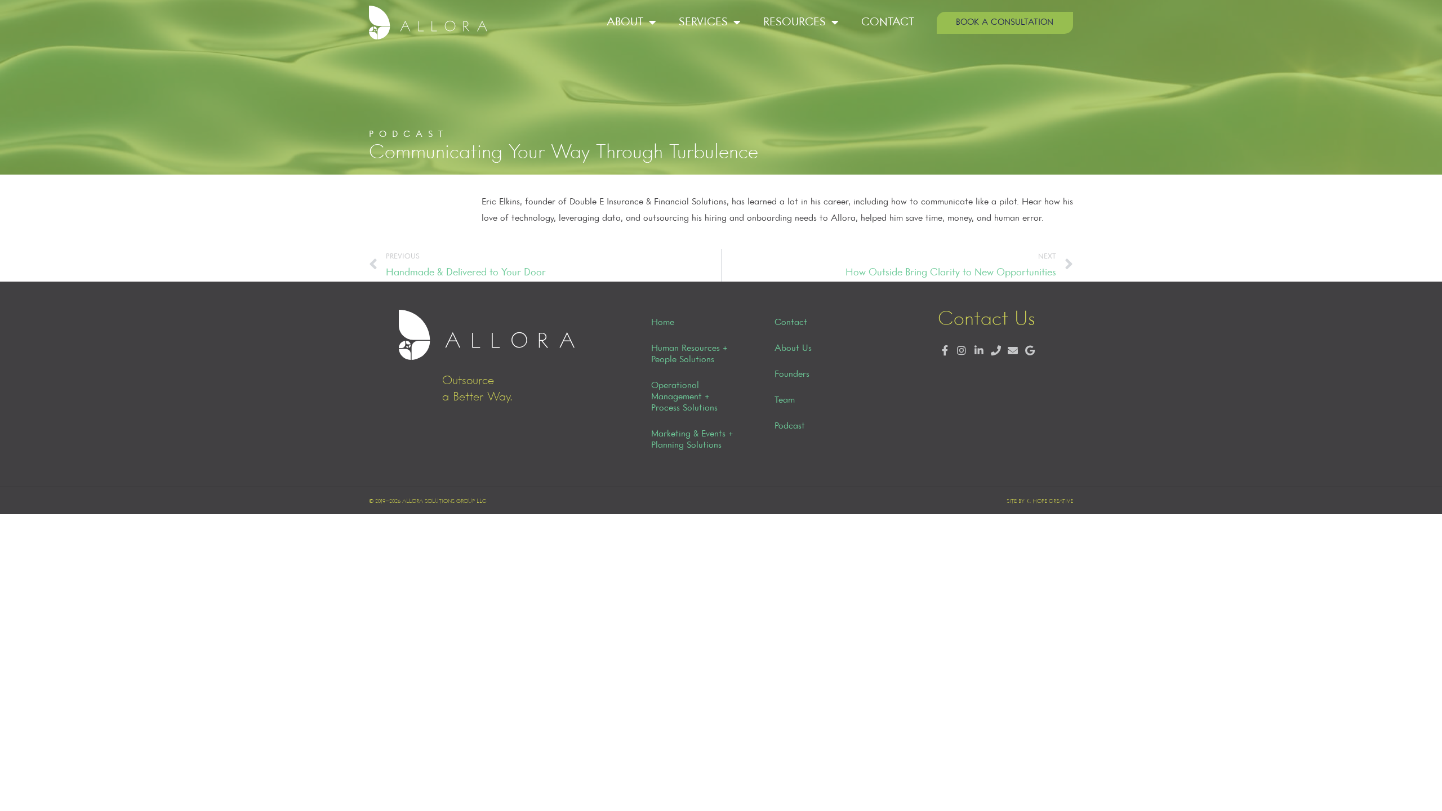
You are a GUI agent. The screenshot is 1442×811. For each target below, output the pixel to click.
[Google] (1030, 351)
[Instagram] (962, 351)
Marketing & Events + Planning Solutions (692, 440)
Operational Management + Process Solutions (684, 397)
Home (662, 322)
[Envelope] (1012, 351)
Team (785, 400)
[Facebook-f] (945, 351)
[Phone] (996, 351)
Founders (792, 374)
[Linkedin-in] (979, 351)
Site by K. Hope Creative (1040, 501)
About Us (793, 348)
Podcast (790, 426)
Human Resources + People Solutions (689, 354)
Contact (887, 22)
